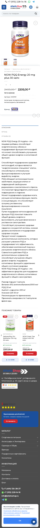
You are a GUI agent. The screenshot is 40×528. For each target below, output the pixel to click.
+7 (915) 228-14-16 (12, 492)
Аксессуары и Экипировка (13, 441)
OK (20, 521)
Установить (10, 421)
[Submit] (36, 13)
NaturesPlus (7, 334)
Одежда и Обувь (9, 446)
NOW (24, 334)
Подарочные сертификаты (14, 454)
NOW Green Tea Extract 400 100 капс (29, 338)
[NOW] (15, 109)
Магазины (6, 470)
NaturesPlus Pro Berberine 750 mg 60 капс (9, 338)
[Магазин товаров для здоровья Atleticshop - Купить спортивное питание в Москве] (18, 7)
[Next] (35, 38)
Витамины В (20, 102)
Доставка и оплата (10, 479)
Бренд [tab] (4, 132)
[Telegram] (33, 1)
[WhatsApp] (29, 1)
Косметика (6, 458)
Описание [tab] (6, 127)
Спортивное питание (11, 437)
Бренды (5, 450)
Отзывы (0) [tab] (6, 136)
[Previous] (5, 38)
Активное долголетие (12, 71)
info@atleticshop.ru (10, 496)
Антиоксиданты (10, 102)
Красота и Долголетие (21, 69)
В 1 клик (12, 360)
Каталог (7, 69)
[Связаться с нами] (34, 522)
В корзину (10, 353)
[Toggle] (37, 437)
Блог (4, 483)
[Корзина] (37, 7)
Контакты (6, 474)
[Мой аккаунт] (31, 7)
